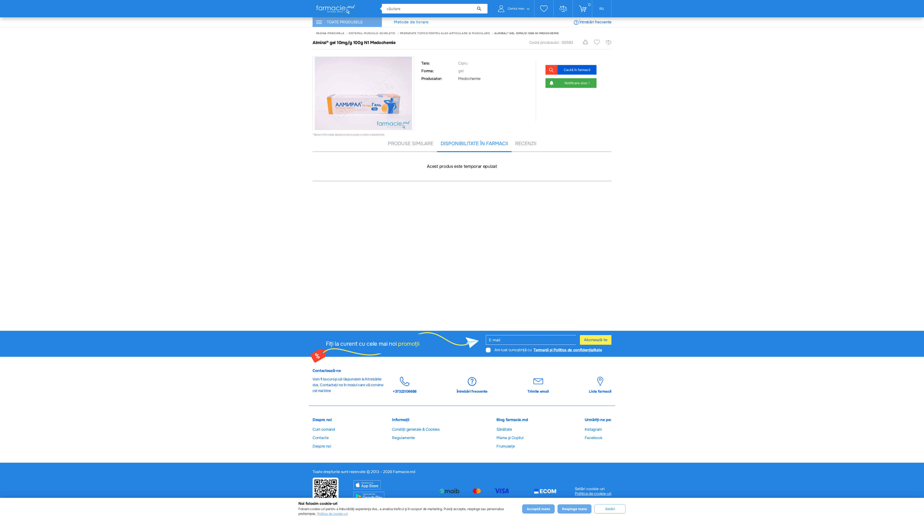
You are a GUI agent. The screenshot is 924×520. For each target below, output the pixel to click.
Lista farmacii (600, 391)
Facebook (593, 437)
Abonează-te (595, 339)
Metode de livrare (411, 22)
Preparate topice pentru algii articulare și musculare (445, 33)
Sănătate (504, 429)
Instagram (593, 429)
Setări (610, 509)
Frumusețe (505, 446)
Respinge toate (574, 509)
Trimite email (538, 391)
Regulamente (403, 437)
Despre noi (322, 446)
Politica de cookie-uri (593, 494)
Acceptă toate (538, 509)
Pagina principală (330, 33)
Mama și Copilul (509, 437)
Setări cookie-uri (590, 489)
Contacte (320, 437)
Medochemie (469, 79)
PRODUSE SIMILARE (410, 144)
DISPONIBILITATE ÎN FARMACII (474, 144)
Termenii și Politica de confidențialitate (567, 349)
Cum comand (324, 429)
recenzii (525, 144)
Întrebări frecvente (595, 22)
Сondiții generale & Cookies (415, 429)
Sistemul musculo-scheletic (372, 33)
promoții (408, 343)
